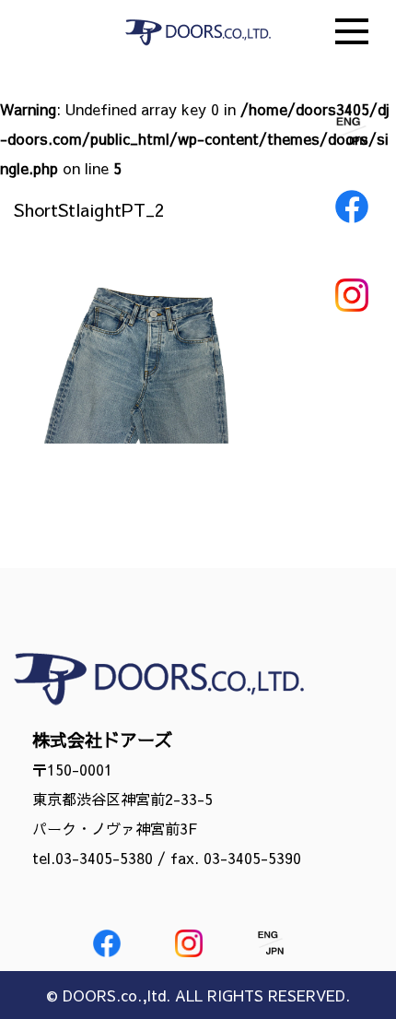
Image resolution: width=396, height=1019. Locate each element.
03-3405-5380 (104, 857)
